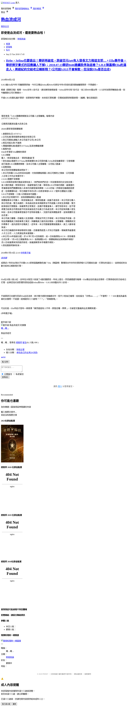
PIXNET (45, 674)
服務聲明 (87, 674)
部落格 (9, 47)
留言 (24, 342)
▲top (3, 357)
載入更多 (5, 362)
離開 (14, 704)
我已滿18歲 (6, 704)
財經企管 (20, 349)
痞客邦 (19, 342)
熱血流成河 (11, 19)
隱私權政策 (78, 674)
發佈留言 (5, 377)
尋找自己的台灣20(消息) (27, 352)
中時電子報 (25, 253)
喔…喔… (5, 328)
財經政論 (22, 39)
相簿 (8, 44)
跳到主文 (5, 26)
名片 (8, 50)
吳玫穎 (4, 258)
